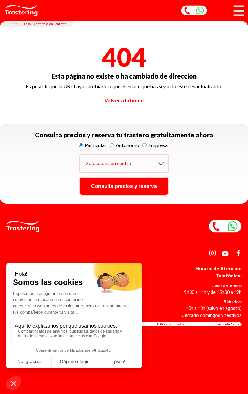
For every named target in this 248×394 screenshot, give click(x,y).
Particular (96, 145)
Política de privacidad (171, 324)
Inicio (13, 24)
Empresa (158, 145)
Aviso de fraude (228, 324)
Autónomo (127, 145)
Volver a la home (124, 100)
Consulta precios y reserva (124, 186)
